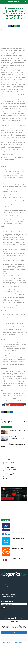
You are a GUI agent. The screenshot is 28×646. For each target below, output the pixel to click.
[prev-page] (2, 449)
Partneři (3, 590)
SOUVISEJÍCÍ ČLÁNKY (6, 427)
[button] (26, 621)
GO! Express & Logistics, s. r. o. (18, 558)
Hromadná (3, 446)
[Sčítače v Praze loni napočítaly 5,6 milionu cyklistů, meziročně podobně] (4, 432)
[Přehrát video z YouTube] (14, 494)
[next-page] (4, 449)
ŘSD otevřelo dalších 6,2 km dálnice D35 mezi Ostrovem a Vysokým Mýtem (17, 438)
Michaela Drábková (12, 21)
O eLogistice (4, 584)
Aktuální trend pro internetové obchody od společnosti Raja (6, 421)
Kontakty (3, 588)
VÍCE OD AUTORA (16, 427)
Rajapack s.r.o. (14, 534)
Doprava (3, 433)
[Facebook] (9, 26)
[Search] (26, 2)
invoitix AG (13, 524)
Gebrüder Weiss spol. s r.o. (17, 548)
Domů (2, 4)
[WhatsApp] (15, 26)
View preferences (14, 639)
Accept (14, 632)
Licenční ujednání (5, 592)
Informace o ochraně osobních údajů (9, 596)
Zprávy (6, 4)
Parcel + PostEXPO (9, 474)
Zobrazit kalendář (4, 480)
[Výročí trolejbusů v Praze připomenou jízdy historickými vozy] (4, 444)
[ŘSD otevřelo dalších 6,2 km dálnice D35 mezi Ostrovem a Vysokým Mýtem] (4, 438)
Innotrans (7, 471)
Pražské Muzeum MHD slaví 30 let (21, 420)
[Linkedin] (18, 26)
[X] (12, 26)
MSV (6, 478)
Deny (14, 636)
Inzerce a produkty (5, 586)
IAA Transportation (9, 464)
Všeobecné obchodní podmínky (8, 594)
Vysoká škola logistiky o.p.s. (17, 538)
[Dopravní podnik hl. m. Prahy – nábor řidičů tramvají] (14, 404)
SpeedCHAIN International (10, 467)
